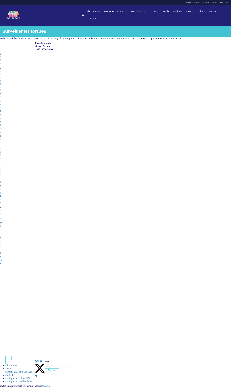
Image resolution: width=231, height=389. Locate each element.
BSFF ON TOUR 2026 (115, 11)
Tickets (201, 11)
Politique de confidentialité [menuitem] (18, 381)
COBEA (46, 385)
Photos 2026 (93, 11)
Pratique (177, 11)
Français (225, 2)
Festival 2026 (138, 11)
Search (48, 361)
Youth (165, 11)
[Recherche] (82, 15)
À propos (91, 18)
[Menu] (3, 362)
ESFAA (189, 11)
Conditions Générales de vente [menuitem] (20, 371)
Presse (212, 11)
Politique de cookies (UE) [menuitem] (17, 378)
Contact (214, 2)
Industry (153, 11)
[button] (36, 361)
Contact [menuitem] (9, 375)
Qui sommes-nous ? (193, 2)
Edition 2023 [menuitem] (11, 365)
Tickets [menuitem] (9, 368)
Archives (206, 2)
